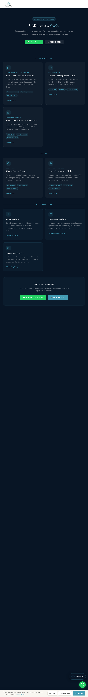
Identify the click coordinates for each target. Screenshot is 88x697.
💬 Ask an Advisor (34, 42)
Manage (52, 693)
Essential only (65, 693)
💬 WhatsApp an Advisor (33, 297)
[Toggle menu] (83, 4)
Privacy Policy (20, 695)
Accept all (79, 693)
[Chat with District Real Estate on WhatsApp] (82, 684)
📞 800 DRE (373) (54, 42)
